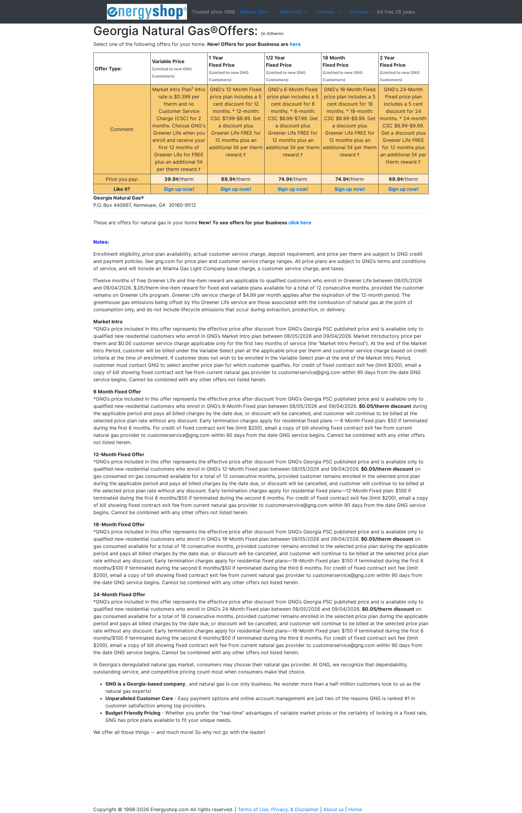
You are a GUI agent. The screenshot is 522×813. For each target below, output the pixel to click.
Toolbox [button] (326, 12)
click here (299, 222)
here (295, 44)
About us (333, 809)
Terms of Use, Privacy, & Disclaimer (278, 809)
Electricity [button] (291, 12)
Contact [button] (359, 12)
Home (355, 809)
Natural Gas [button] (253, 12)
